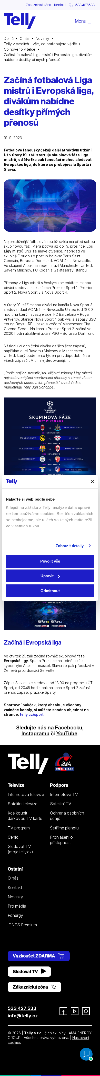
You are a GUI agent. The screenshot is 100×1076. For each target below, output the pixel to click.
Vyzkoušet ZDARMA (34, 956)
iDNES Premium (22, 924)
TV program (19, 827)
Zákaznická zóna (38, 5)
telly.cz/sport (32, 714)
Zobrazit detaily (70, 546)
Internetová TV (64, 794)
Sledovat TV (26, 971)
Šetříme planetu (64, 827)
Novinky (42, 38)
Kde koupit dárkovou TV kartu (25, 815)
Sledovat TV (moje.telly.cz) (20, 849)
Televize (16, 785)
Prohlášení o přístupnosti (61, 840)
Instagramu (35, 733)
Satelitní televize (22, 803)
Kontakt (60, 5)
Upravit (47, 576)
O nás (24, 38)
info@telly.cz (23, 1015)
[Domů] (20, 21)
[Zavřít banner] (92, 481)
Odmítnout (50, 591)
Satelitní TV (60, 803)
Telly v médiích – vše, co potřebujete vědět (40, 44)
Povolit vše (50, 561)
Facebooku (68, 728)
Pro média (17, 906)
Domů (9, 38)
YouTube (66, 733)
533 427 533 (22, 1008)
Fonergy (15, 915)
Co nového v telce (19, 49)
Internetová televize (26, 794)
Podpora (59, 785)
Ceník (13, 837)
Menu (81, 21)
